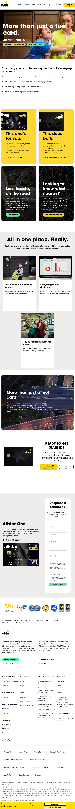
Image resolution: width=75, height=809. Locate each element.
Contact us (58, 5)
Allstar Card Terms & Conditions (14, 767)
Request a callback (48, 659)
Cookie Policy (38, 752)
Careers (59, 686)
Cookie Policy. (13, 806)
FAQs (22, 682)
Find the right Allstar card (14, 44)
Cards (26, 5)
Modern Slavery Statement (13, 760)
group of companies (53, 577)
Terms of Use (8, 752)
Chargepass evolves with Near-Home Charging (45, 715)
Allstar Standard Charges (39, 767)
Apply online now (10, 659)
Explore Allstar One (15, 157)
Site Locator (24, 697)
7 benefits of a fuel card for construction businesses (45, 698)
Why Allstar (60, 682)
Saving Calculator (26, 706)
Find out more (13, 215)
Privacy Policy (23, 752)
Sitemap (38, 775)
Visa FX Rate (8, 775)
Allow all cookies (55, 804)
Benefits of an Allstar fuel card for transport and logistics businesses (46, 707)
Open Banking (24, 775)
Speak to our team (36, 44)
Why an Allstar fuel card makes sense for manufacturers (45, 690)
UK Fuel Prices (25, 702)
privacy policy (53, 580)
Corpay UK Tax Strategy (58, 752)
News (22, 686)
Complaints (59, 767)
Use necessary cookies (55, 807)
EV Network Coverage (10, 682)
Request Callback (57, 584)
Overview (5, 686)
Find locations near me (53, 215)
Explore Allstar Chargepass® (56, 157)
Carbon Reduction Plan (37, 760)
